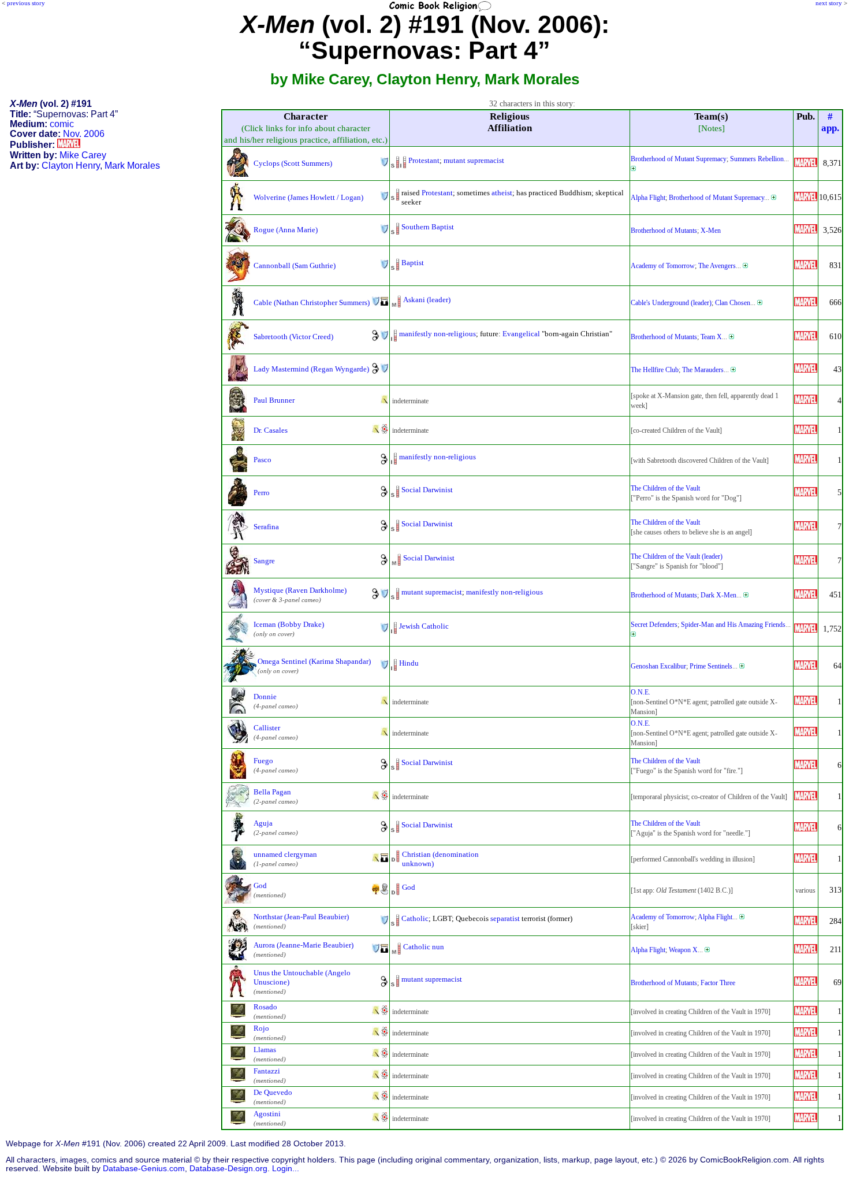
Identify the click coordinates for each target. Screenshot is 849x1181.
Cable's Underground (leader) (671, 303)
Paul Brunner (274, 400)
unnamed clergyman (285, 854)
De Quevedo (273, 1092)
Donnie (265, 696)
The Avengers (717, 266)
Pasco (262, 459)
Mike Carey (82, 155)
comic (62, 124)
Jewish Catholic (424, 626)
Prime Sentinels (711, 666)
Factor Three (718, 983)
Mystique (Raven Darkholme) (300, 590)
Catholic (415, 918)
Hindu (409, 663)
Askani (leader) (426, 299)
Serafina (266, 526)
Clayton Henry (71, 165)
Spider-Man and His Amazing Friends (733, 625)
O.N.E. (640, 692)
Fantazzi (267, 1071)
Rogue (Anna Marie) (286, 229)
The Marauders (703, 370)
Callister (267, 727)
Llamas (265, 1049)
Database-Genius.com (144, 1168)
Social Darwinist (427, 489)
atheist (501, 192)
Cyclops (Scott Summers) (293, 163)
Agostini (267, 1113)
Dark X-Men (718, 595)
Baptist (412, 262)
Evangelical (521, 333)
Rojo (261, 1028)
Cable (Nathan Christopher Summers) (312, 302)
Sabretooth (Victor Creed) (293, 336)
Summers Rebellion (757, 159)
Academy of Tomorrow (663, 266)
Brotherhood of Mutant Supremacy (679, 159)
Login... (285, 1168)
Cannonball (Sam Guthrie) (295, 265)
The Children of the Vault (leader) (677, 556)
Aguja (263, 823)
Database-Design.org (228, 1168)
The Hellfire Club (655, 370)
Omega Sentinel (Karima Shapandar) (314, 661)
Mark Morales (132, 165)
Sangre (264, 560)
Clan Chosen (732, 303)
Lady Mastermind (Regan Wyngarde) (311, 369)
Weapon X (683, 950)
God (260, 885)
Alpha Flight (648, 198)
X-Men (711, 230)
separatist (505, 918)
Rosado (265, 1006)
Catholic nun (423, 946)
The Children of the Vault (665, 488)
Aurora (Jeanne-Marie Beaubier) (303, 945)
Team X (711, 337)
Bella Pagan (272, 792)
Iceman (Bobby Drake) (289, 624)
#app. (830, 122)
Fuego (263, 760)
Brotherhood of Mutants (664, 230)
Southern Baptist (427, 226)
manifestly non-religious (437, 333)
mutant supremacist (474, 160)
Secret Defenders (654, 625)
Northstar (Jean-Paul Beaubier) (301, 916)
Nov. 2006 (84, 134)
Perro (262, 492)
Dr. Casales (271, 430)
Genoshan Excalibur (658, 666)
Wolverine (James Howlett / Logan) (308, 197)
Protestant (424, 160)
